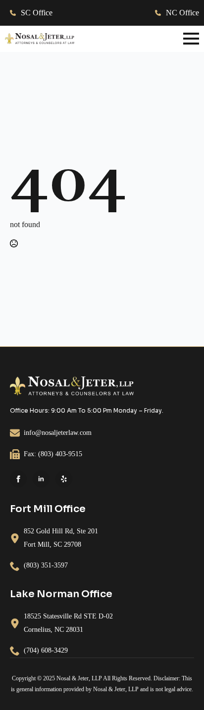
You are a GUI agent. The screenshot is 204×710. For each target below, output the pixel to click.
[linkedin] (41, 479)
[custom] (63, 479)
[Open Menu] (191, 39)
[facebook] (18, 479)
